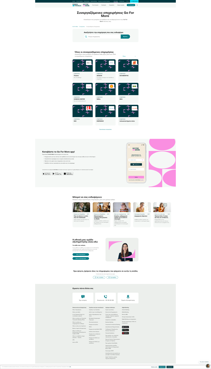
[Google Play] (57, 172)
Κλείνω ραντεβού (76, 312)
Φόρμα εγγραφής (120, 5)
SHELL (99, 99)
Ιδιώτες (74, 1)
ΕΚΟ (75, 121)
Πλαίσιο (76, 75)
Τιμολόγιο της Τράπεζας (94, 309)
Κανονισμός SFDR (109, 350)
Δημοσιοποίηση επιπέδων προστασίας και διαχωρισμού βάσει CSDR (112, 347)
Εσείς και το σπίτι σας (160, 214)
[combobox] (102, 37)
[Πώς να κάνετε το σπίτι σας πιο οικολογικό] (81, 207)
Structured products (93, 322)
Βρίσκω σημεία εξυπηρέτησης (79, 328)
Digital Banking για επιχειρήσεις (129, 319)
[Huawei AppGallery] (68, 172)
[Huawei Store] (126, 333)
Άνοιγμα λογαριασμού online (128, 316)
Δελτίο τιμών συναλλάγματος (95, 312)
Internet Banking (125, 309)
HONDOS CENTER (79, 99)
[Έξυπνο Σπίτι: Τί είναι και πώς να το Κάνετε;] (162, 207)
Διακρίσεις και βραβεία (111, 319)
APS (73, 339)
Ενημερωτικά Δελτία (93, 324)
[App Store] (47, 172)
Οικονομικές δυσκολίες (140, 214)
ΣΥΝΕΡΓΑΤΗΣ (77, 73)
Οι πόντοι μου (131, 5)
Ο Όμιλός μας (121, 1)
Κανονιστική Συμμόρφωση (111, 312)
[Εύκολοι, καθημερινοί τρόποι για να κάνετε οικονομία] (122, 207)
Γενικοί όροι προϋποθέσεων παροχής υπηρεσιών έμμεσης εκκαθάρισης (112, 316)
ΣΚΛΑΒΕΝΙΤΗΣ (124, 75)
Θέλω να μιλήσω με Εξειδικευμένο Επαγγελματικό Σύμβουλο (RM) (79, 332)
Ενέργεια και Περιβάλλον (79, 214)
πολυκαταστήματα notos (127, 121)
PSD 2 (90, 326)
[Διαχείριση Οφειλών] (142, 207)
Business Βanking (109, 322)
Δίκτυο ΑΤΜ (75, 342)
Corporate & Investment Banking (104, 1)
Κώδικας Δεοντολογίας (94, 331)
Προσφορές (103, 5)
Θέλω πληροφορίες (77, 309)
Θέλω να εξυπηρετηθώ (81, 258)
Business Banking (94, 1)
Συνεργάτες (82, 26)
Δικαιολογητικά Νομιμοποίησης (112, 326)
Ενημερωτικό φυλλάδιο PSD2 (95, 329)
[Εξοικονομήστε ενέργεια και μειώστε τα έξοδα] (101, 207)
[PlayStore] (126, 330)
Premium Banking (79, 1)
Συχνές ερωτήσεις (110, 309)
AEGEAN (99, 75)
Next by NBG (125, 314)
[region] (105, 367)
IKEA (121, 99)
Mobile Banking (125, 312)
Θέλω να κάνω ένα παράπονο (79, 325)
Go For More (116, 1)
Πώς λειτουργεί (95, 5)
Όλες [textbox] (124, 56)
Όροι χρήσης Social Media (111, 343)
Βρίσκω (125, 36)
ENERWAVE (100, 121)
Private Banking (86, 1)
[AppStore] (126, 327)
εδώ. (70, 366)
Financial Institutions (110, 333)
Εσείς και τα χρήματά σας (120, 214)
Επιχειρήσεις (111, 5)
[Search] (137, 5)
